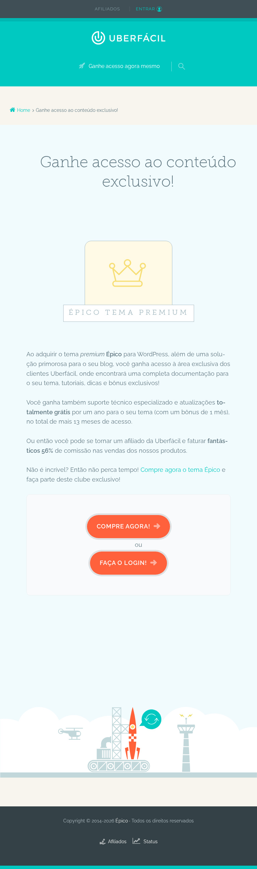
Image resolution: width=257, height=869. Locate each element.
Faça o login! (123, 562)
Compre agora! (123, 526)
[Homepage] (128, 38)
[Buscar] (175, 59)
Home (23, 110)
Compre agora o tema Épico (180, 469)
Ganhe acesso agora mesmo (124, 66)
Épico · (123, 820)
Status (151, 841)
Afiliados (107, 8)
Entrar (145, 8)
